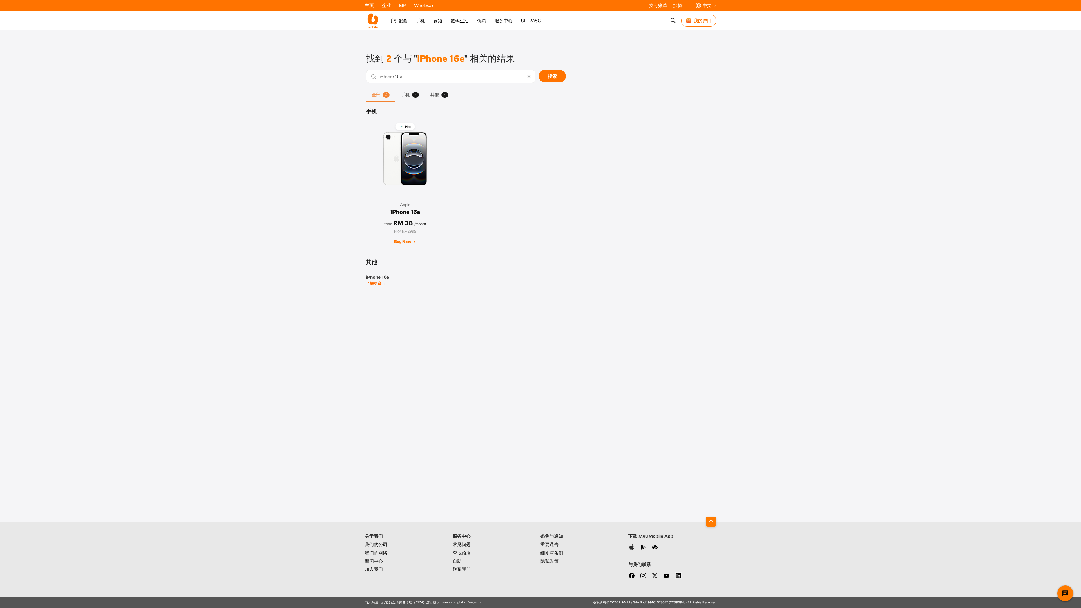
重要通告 (549, 544)
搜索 (552, 76)
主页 (370, 5)
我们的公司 (376, 544)
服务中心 (504, 20)
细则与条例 (551, 553)
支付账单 (658, 5)
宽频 (437, 20)
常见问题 (462, 544)
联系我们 (462, 569)
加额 (677, 5)
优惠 (481, 20)
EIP (403, 5)
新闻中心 (374, 561)
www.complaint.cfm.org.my (462, 602)
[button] (706, 5)
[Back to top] (711, 522)
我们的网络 (376, 553)
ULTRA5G (531, 20)
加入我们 (374, 569)
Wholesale (424, 5)
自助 (457, 561)
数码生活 (460, 20)
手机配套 (398, 20)
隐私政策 (549, 561)
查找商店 (462, 553)
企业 (387, 5)
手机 (420, 20)
